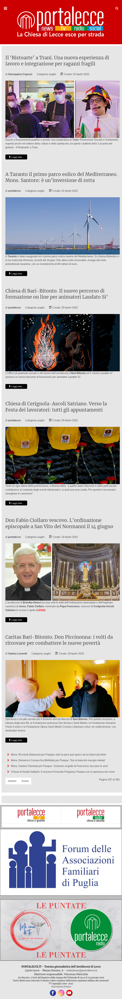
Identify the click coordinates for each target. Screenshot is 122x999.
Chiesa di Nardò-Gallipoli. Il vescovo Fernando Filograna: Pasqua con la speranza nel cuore (62, 771)
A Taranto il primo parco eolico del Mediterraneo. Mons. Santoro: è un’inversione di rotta (61, 177)
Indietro (12, 781)
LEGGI (41, 610)
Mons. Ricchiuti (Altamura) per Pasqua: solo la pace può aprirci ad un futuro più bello (58, 754)
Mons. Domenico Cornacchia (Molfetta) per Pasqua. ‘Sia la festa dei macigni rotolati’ (57, 760)
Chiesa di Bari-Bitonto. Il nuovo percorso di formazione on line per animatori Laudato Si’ (56, 294)
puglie (52, 74)
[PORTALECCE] (61, 22)
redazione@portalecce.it (81, 970)
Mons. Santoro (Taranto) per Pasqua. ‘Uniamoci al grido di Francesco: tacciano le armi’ (59, 766)
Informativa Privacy (61, 986)
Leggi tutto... (17, 157)
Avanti (25, 781)
